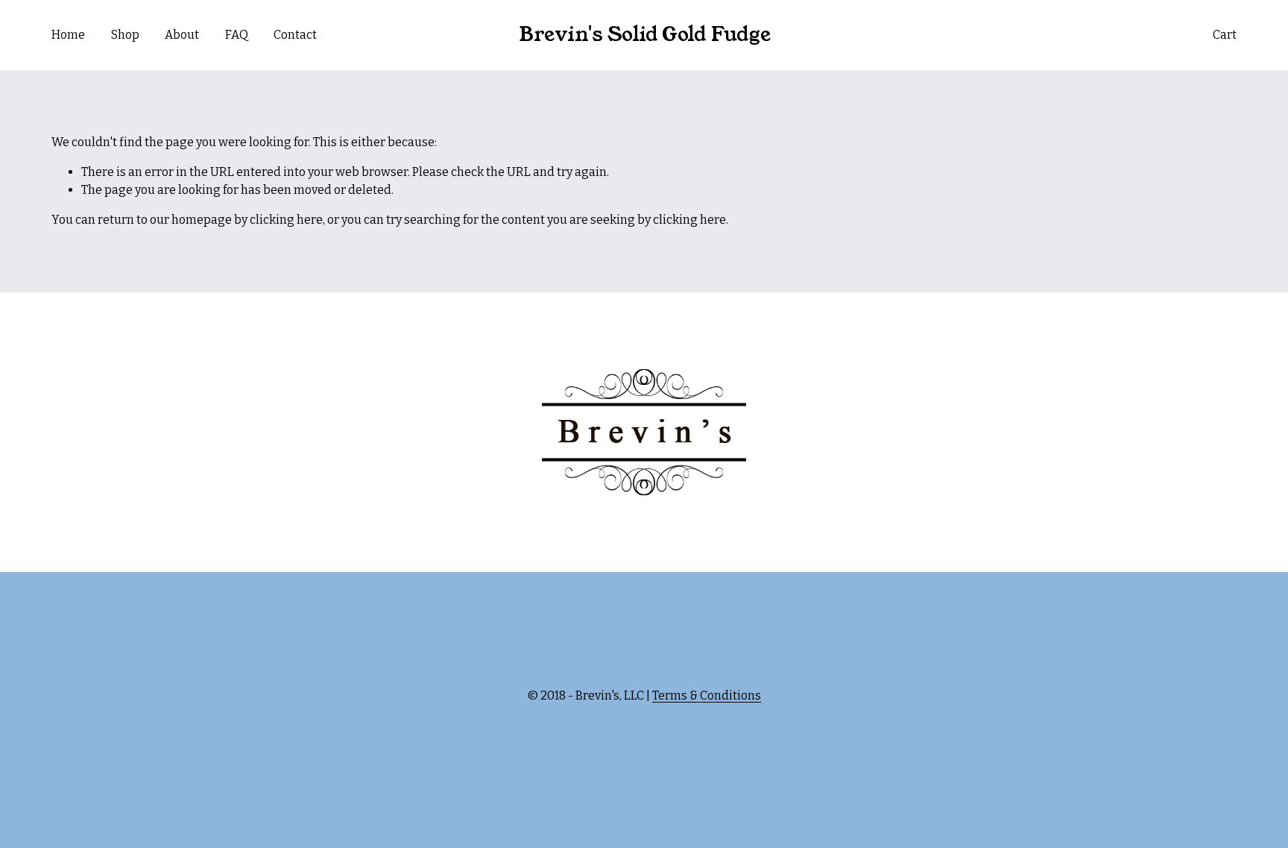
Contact (295, 35)
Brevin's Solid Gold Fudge (645, 34)
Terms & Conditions (706, 695)
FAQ (236, 35)
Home (68, 35)
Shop (125, 35)
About (182, 35)
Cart (1225, 35)
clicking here (286, 220)
